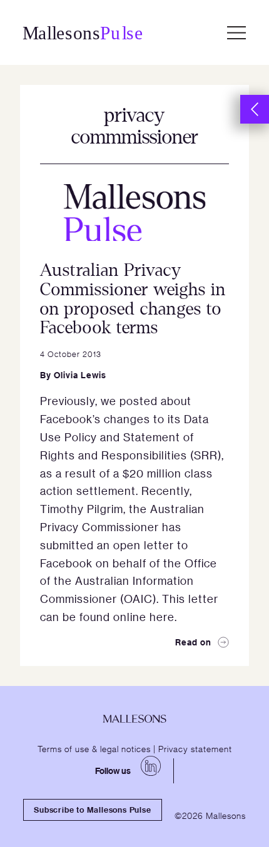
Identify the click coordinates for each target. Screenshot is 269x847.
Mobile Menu (236, 32)
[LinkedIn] (151, 766)
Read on (193, 642)
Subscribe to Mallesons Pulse (92, 809)
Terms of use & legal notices (94, 748)
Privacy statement (195, 748)
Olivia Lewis (80, 375)
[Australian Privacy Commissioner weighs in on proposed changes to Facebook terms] (134, 212)
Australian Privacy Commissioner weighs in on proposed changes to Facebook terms (133, 299)
